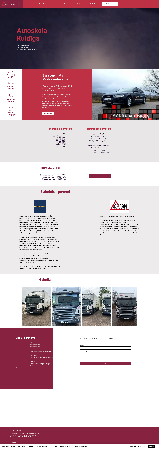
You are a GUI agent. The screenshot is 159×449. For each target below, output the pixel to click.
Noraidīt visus (142, 446)
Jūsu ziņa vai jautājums (86, 351)
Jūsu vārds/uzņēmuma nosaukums (89, 338)
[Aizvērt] (157, 446)
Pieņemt (151, 446)
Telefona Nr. (110, 338)
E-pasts (82, 345)
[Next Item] (134, 306)
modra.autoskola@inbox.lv (27, 50)
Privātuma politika (82, 446)
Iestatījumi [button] (133, 446)
